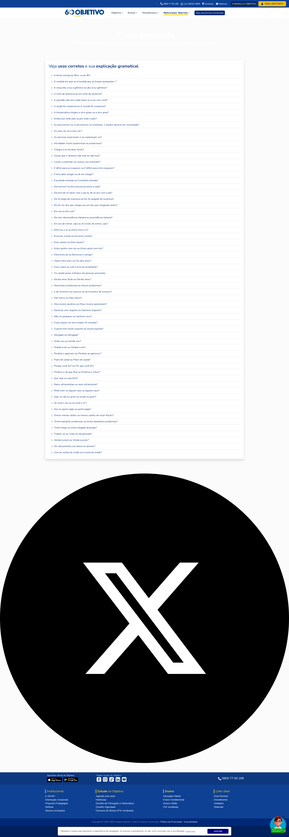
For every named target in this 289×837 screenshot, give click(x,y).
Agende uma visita (105, 796)
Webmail (218, 807)
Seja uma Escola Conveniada (210, 12)
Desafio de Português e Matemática (115, 803)
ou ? (72, 75)
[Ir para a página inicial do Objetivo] (84, 12)
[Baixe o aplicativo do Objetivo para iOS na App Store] (55, 779)
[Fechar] (283, 817)
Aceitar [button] (218, 831)
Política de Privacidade (171, 821)
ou (81, 100)
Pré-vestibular (170, 807)
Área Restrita (221, 796)
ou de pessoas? (73, 434)
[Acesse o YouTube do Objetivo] (124, 779)
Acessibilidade (190, 821)
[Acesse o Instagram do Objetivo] (105, 779)
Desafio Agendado (106, 807)
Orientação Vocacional (56, 799)
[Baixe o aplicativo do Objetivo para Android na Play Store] (70, 779)
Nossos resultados (55, 810)
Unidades (219, 803)
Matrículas (101, 799)
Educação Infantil (172, 796)
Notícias (49, 807)
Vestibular (139, 26)
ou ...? (85, 81)
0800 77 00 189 (170, 3)
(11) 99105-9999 (191, 3)
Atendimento (221, 799)
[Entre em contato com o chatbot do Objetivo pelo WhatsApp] (278, 824)
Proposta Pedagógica (56, 803)
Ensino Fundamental (173, 799)
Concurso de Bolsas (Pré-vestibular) (115, 810)
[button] (191, 831)
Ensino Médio (170, 803)
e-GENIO (50, 796)
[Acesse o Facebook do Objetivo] (99, 779)
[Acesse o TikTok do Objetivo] (112, 779)
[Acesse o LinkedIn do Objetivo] (118, 779)
